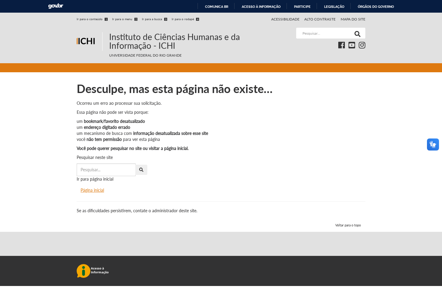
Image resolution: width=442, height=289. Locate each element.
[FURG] (89, 30)
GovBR (55, 6)
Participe (302, 7)
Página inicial (92, 190)
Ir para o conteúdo (92, 19)
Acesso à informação (261, 7)
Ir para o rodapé (185, 19)
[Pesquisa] (356, 33)
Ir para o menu (124, 19)
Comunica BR (216, 7)
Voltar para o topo (348, 225)
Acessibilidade (285, 19)
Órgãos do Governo (376, 7)
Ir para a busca (154, 19)
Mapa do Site (353, 19)
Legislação (334, 7)
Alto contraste (320, 19)
